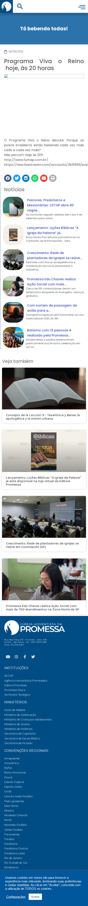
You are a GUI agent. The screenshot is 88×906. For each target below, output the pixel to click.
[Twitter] (33, 656)
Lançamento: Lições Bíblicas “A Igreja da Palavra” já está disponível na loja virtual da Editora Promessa (43, 481)
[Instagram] (16, 656)
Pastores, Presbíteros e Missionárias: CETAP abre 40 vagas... (50, 205)
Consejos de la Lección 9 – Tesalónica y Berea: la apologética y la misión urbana (43, 416)
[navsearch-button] (20, 6)
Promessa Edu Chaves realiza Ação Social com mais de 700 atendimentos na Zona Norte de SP (42, 607)
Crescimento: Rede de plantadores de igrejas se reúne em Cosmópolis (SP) (42, 545)
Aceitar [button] (35, 896)
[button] (7, 178)
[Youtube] (8, 656)
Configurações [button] (16, 896)
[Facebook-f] (24, 656)
